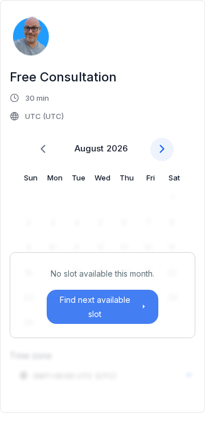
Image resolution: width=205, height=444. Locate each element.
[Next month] (162, 149)
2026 (117, 148)
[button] (37, 107)
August (89, 148)
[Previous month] (43, 149)
